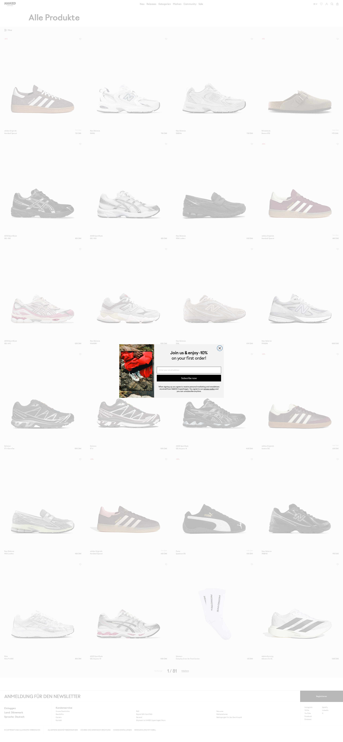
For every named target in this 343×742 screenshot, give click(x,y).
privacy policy (209, 389)
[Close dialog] (219, 348)
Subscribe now (189, 378)
